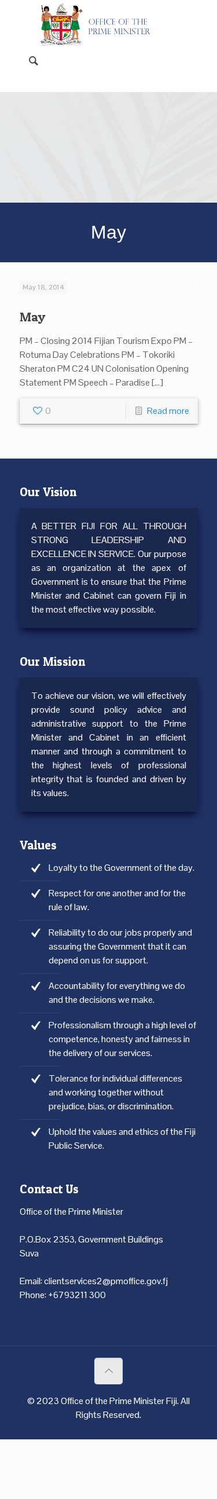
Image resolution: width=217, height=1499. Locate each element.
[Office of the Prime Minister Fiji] (100, 17)
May (32, 316)
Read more (168, 411)
